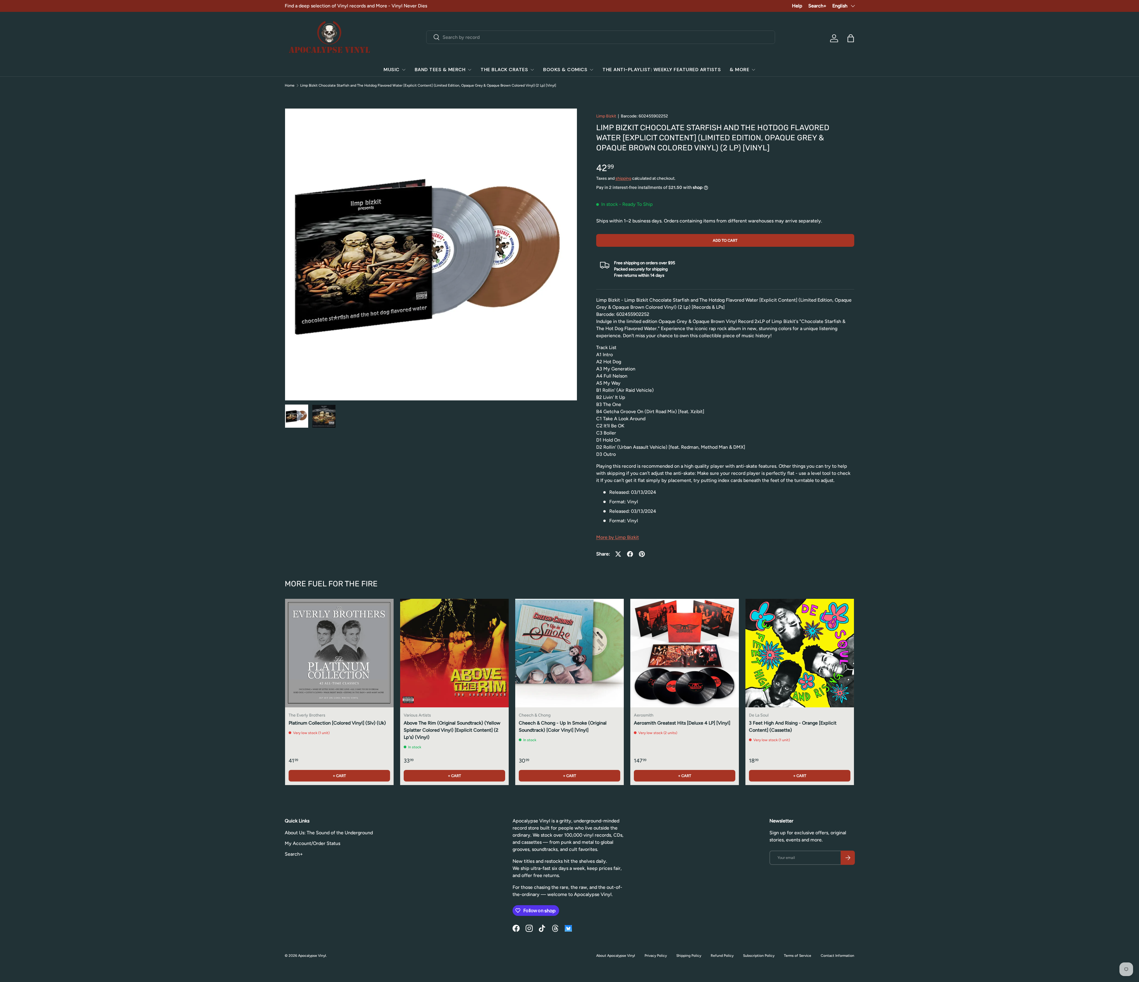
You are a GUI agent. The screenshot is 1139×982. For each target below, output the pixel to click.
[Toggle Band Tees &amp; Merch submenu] (469, 69)
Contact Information (837, 956)
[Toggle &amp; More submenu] (753, 69)
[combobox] (601, 37)
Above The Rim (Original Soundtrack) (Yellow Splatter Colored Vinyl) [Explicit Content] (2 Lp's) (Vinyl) (452, 730)
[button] (850, 38)
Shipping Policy (688, 956)
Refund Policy (722, 956)
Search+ (817, 6)
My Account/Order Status (312, 843)
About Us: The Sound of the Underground (329, 832)
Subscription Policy (758, 956)
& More (739, 69)
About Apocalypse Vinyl (615, 956)
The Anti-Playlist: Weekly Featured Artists (661, 69)
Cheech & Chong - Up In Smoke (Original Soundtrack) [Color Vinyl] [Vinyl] (563, 726)
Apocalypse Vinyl (312, 956)
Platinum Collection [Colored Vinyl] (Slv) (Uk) (337, 723)
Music (392, 69)
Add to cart (725, 240)
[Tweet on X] (618, 554)
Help (797, 6)
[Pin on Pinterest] (642, 554)
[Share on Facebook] (630, 554)
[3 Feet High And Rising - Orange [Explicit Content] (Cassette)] (799, 653)
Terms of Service (797, 956)
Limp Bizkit (606, 116)
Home (290, 85)
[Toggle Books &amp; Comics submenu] (591, 69)
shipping (623, 178)
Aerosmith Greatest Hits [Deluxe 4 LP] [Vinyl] (682, 723)
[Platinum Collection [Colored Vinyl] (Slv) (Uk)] (339, 653)
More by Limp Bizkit (617, 537)
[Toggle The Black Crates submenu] (532, 69)
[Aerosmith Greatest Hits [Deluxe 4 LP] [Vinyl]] (684, 653)
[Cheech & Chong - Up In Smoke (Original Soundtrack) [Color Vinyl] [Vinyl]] (569, 653)
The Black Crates (504, 69)
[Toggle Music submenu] (403, 69)
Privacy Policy (656, 956)
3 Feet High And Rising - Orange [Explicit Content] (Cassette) (792, 726)
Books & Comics (565, 69)
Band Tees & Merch (440, 69)
